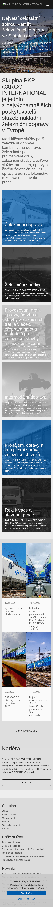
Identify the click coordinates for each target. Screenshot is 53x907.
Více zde (26, 782)
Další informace (26, 899)
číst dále (26, 59)
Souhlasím (26, 893)
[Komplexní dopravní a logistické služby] (21, 5)
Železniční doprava (23, 224)
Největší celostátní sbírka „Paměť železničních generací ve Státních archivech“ (38, 706)
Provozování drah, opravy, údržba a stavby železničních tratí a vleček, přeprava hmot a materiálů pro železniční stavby (24, 324)
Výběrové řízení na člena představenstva (13, 611)
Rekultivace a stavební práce (19, 512)
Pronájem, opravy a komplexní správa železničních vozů (24, 450)
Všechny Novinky (26, 731)
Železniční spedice (23, 284)
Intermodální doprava (25, 397)
